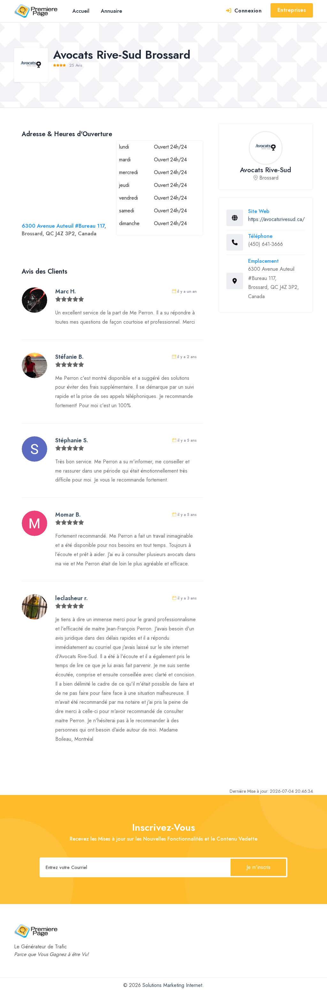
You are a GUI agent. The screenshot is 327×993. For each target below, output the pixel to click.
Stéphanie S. (71, 440)
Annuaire (111, 11)
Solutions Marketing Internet (172, 985)
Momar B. (68, 515)
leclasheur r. (71, 598)
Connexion (247, 10)
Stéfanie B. (69, 357)
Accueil (80, 11)
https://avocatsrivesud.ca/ (276, 219)
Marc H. (65, 291)
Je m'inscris (258, 867)
